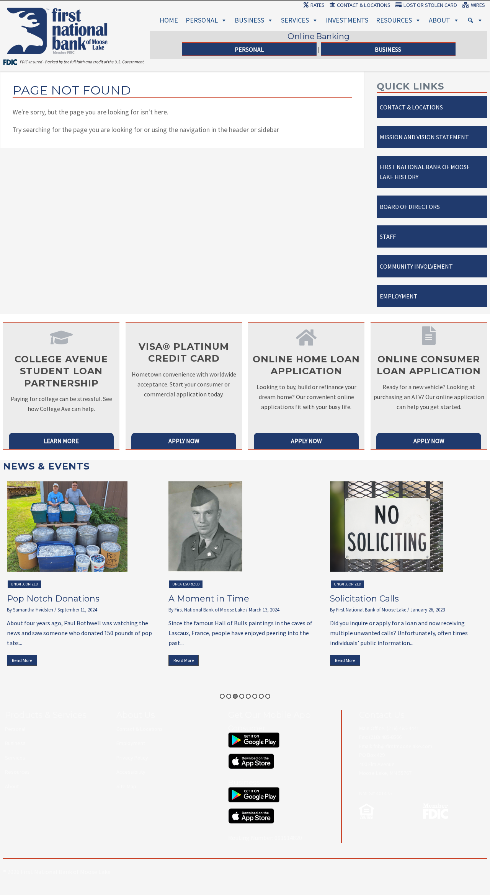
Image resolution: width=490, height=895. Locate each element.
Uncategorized (24, 584)
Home (169, 20)
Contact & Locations (363, 5)
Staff (388, 236)
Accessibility (130, 771)
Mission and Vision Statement (424, 137)
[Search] (475, 20)
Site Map (126, 786)
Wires (478, 5)
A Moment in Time (208, 598)
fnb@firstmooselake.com (402, 746)
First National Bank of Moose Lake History (425, 172)
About (439, 20)
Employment (399, 296)
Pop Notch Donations (53, 598)
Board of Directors (410, 206)
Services (295, 20)
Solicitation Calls (364, 598)
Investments (347, 20)
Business (249, 20)
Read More (22, 660)
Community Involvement (416, 266)
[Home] (57, 16)
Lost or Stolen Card (430, 5)
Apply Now (183, 441)
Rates (317, 5)
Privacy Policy (132, 757)
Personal (202, 20)
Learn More (61, 441)
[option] (84, 575)
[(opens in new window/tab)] (253, 736)
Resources (394, 20)
